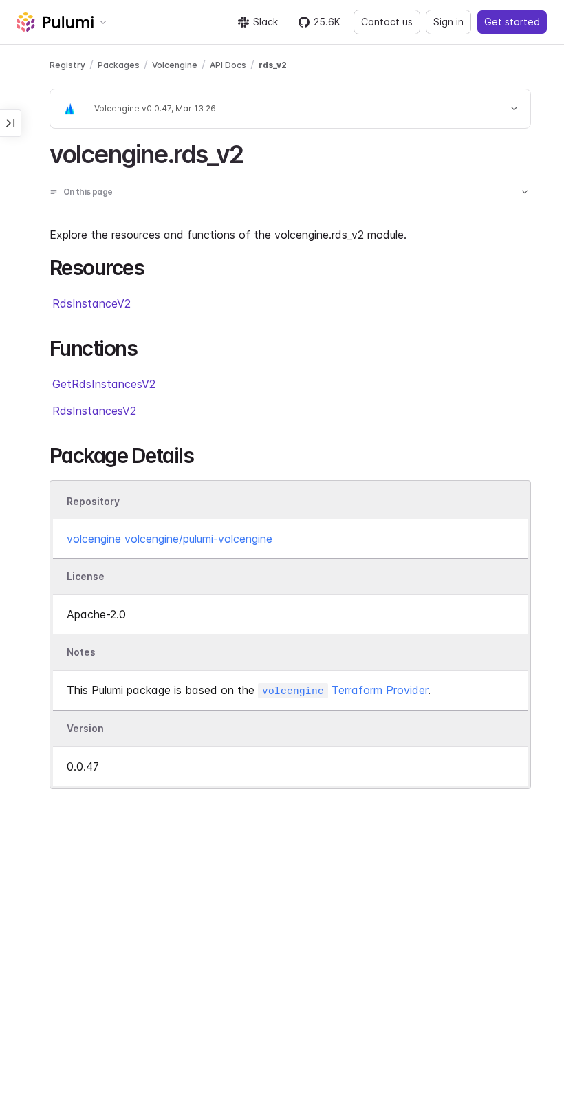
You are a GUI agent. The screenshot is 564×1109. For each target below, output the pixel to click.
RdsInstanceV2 (91, 303)
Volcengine (174, 65)
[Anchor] (255, 152)
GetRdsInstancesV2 (103, 384)
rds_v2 (273, 65)
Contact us (387, 22)
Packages (119, 65)
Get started (512, 22)
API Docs (228, 65)
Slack (265, 22)
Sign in (448, 22)
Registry (67, 65)
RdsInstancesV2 (94, 411)
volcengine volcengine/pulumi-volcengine (169, 539)
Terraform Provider (345, 690)
